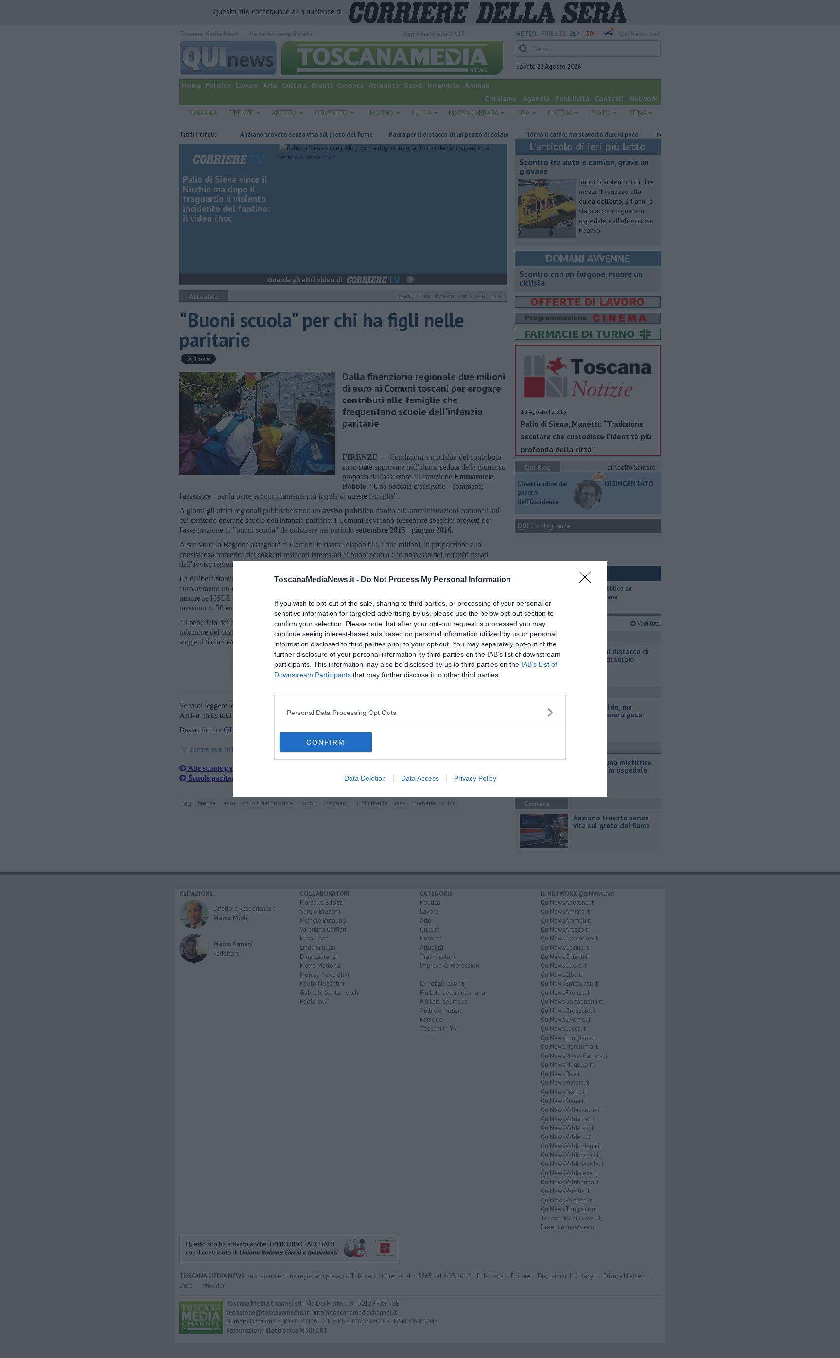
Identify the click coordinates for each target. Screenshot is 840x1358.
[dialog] (420, 679)
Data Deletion (365, 778)
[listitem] (420, 712)
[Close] (588, 580)
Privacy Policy (475, 778)
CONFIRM (325, 742)
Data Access (420, 778)
